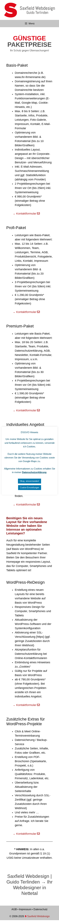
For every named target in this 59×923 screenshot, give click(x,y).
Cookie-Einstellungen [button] (29, 487)
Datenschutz (41, 909)
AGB (14, 909)
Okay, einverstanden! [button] (29, 481)
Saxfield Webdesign (38, 916)
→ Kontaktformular (25, 213)
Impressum (25, 909)
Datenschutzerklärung (34, 472)
